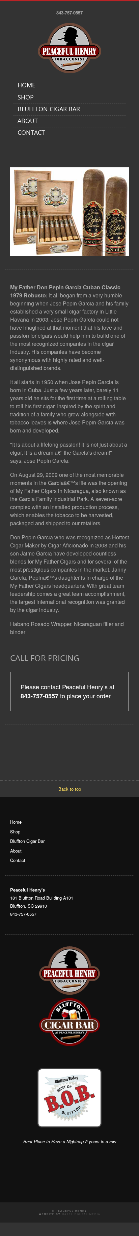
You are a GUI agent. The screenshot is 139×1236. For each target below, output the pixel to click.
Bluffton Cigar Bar (49, 110)
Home (26, 86)
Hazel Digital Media (81, 1214)
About (28, 121)
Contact (31, 133)
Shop (26, 98)
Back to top (69, 789)
